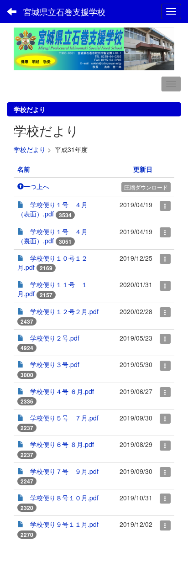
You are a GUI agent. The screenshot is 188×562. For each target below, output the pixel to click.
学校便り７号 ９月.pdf (64, 471)
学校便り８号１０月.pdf (64, 497)
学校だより (30, 149)
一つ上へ (36, 186)
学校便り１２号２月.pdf (64, 311)
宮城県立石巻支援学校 (64, 11)
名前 (23, 168)
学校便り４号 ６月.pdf (62, 391)
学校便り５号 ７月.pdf (64, 417)
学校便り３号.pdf (54, 364)
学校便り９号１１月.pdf (64, 524)
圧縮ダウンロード (146, 187)
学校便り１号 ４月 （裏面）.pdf (52, 236)
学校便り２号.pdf (54, 337)
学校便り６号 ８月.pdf (62, 444)
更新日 (142, 168)
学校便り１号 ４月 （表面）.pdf (52, 209)
